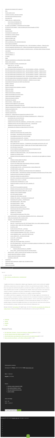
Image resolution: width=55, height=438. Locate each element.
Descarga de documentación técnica (13, 16)
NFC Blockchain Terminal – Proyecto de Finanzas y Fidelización (19, 332)
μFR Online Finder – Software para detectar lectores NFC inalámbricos (25, 170)
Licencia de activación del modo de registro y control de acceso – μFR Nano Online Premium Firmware (27, 49)
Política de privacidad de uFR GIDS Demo (14, 94)
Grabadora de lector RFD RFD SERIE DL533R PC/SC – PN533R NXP (22, 123)
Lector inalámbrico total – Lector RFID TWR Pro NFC (21, 234)
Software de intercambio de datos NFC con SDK (20, 190)
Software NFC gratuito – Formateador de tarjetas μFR (22, 198)
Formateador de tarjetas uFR (11, 32)
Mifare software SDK (15, 141)
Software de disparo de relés (16, 210)
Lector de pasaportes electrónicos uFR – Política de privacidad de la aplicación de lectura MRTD (26, 47)
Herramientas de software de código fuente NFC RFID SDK (21, 127)
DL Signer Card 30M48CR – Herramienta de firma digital (17, 25)
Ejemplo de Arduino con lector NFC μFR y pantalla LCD (22, 183)
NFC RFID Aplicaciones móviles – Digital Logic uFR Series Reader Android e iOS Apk (28, 145)
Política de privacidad (9, 265)
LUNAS (11, 185)
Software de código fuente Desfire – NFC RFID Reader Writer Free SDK (25, 152)
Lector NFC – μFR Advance (16, 237)
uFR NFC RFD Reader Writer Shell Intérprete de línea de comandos (24, 163)
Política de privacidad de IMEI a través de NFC (18, 217)
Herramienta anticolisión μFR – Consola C (19, 138)
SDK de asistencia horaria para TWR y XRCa (19, 214)
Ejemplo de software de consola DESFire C (19, 176)
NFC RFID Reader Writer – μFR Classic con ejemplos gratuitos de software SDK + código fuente (31, 243)
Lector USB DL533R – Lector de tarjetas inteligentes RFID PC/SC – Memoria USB (25, 216)
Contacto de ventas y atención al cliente (14, 14)
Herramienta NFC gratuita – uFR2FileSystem (20, 199)
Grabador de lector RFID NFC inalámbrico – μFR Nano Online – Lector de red (24, 121)
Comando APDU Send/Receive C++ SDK (19, 181)
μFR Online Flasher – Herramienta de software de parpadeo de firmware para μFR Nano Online (31, 172)
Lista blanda (8, 51)
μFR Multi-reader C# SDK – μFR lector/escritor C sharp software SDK (25, 167)
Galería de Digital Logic (10, 38)
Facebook (7, 319)
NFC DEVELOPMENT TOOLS (14, 388)
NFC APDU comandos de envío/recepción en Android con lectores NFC (25, 178)
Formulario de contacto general (12, 34)
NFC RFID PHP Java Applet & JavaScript (18, 187)
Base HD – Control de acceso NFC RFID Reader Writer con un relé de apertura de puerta (29, 223)
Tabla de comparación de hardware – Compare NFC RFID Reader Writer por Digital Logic (24, 107)
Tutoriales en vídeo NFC (13, 257)
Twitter (6, 321)
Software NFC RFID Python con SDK (18, 196)
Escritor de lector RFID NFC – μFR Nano (19, 228)
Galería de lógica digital (10, 40)
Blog (6, 11)
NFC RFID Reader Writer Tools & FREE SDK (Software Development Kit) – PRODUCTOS (24, 116)
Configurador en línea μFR (16, 130)
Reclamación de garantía (10, 100)
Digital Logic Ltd (15, 418)
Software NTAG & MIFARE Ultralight (18, 192)
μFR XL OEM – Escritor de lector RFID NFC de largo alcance (23, 250)
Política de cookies (9, 89)
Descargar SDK (8, 18)
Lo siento (7, 56)
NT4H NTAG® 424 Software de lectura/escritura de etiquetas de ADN (25, 149)
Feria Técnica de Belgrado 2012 (15, 23)
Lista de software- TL (10, 52)
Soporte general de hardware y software (16, 254)
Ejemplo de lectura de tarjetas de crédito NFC (20, 174)
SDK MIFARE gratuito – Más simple (18, 201)
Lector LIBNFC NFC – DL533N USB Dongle (19, 236)
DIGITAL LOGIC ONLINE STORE (15, 386)
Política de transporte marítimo (12, 98)
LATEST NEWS (11, 391)
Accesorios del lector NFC (16, 221)
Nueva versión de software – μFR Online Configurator (17, 338)
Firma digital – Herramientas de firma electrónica (21, 134)
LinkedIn (6, 323)
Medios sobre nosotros (10, 61)
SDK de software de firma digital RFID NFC (19, 150)
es (5, 278)
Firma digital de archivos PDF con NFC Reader (20, 136)
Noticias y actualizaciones (13, 277)
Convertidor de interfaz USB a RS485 (16, 120)
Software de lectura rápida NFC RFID (18, 207)
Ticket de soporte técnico (10, 112)
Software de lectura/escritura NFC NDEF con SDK (21, 188)
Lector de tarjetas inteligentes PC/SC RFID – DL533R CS (22, 232)
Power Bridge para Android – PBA (17, 245)
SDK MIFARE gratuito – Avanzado (17, 205)
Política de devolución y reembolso (12, 92)
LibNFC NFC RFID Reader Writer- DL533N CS (20, 241)
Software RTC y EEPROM (15, 212)
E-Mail (6, 325)
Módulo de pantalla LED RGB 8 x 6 (15, 67)
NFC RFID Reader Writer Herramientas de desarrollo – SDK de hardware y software (23, 78)
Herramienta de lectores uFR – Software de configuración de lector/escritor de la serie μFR (30, 139)
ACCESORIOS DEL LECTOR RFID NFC (16, 118)
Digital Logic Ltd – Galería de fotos (12, 20)
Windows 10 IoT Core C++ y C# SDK (18, 179)
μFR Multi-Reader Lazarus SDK (17, 169)
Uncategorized (22, 277)
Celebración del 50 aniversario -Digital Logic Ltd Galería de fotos (19, 261)
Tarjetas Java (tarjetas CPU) (11, 109)
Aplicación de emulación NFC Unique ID (13, 9)
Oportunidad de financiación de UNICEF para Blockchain (17, 81)
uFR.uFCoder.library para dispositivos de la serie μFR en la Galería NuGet (21, 336)
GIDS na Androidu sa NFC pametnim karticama (15, 41)
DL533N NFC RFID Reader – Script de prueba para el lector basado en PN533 (22, 27)
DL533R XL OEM (14, 227)
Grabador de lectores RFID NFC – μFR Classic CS (21, 230)
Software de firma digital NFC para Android (14, 103)
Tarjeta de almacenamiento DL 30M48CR (22, 248)
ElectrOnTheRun (8, 31)
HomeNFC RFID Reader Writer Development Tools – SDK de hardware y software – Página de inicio (27, 45)
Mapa (6, 58)
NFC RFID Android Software (16, 194)
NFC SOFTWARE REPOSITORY (15, 390)
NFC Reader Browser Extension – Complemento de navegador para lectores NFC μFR (29, 143)
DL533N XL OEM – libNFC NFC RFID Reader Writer (21, 225)
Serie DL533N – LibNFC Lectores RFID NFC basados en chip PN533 (22, 252)
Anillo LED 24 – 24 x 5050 (13, 65)
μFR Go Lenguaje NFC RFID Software (18, 165)
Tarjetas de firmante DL (15, 247)
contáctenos (8, 259)
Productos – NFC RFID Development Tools (17, 219)
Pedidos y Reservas (9, 83)
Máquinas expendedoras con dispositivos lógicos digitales (17, 60)
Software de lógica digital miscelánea (18, 159)
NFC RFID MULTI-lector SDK (16, 147)
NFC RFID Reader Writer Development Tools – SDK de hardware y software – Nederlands (24, 69)
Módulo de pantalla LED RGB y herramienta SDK (15, 63)
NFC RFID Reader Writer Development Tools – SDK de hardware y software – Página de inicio (25, 71)
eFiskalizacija (8, 29)
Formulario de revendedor (11, 36)
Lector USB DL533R (14, 239)
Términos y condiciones (10, 110)
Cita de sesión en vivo (10, 12)
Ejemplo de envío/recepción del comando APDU (20, 132)
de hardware (16, 307)
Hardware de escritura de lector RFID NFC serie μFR (19, 125)
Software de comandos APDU (16, 154)
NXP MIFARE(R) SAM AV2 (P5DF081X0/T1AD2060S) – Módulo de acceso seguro (22, 80)
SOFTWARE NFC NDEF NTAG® (17, 161)
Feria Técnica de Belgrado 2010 (15, 22)
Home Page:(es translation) (11, 43)
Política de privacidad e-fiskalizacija (12, 96)
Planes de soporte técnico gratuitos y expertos (15, 87)
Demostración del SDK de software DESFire (20, 208)
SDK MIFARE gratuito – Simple (17, 203)
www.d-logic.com (29, 367)
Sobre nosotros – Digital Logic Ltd (12, 101)
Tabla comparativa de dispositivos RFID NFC (15, 105)
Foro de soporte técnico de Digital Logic (14, 334)
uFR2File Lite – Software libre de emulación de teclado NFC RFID (19, 114)
